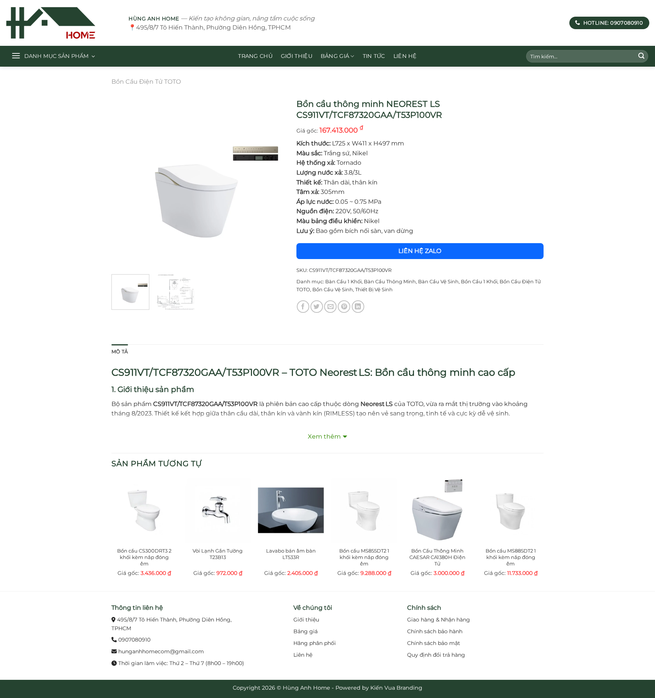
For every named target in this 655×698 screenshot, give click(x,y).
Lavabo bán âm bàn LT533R (291, 554)
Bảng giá (335, 56)
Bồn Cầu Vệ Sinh (332, 289)
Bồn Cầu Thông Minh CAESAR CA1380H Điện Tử (437, 557)
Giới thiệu (296, 56)
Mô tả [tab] (119, 351)
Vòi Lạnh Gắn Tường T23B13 (218, 554)
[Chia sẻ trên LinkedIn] (358, 306)
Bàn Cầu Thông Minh (390, 281)
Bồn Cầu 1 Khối (479, 281)
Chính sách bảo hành (434, 631)
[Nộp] (641, 56)
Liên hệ (405, 56)
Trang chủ (255, 56)
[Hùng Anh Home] (61, 23)
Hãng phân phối (314, 643)
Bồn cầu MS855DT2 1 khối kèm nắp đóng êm (364, 557)
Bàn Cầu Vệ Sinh (438, 281)
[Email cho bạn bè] (330, 306)
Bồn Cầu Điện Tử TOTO (146, 81)
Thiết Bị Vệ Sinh (374, 289)
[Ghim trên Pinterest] (344, 306)
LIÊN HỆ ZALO (419, 251)
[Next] (272, 181)
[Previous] (124, 181)
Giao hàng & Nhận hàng (438, 619)
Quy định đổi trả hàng (436, 654)
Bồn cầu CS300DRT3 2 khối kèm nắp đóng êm (144, 557)
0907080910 (134, 639)
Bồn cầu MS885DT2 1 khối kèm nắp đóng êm (511, 557)
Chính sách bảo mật (433, 643)
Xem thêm (324, 436)
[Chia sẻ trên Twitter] (316, 306)
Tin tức (374, 56)
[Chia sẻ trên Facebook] (303, 306)
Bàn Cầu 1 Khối (343, 281)
